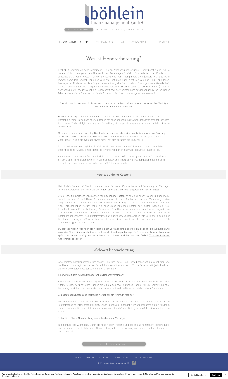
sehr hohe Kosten (115, 195)
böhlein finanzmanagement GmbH (117, 363)
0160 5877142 (106, 29)
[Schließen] (225, 375)
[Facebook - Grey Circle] (134, 363)
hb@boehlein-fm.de (132, 29)
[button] (105, 42)
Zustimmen (216, 375)
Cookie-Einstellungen (198, 375)
